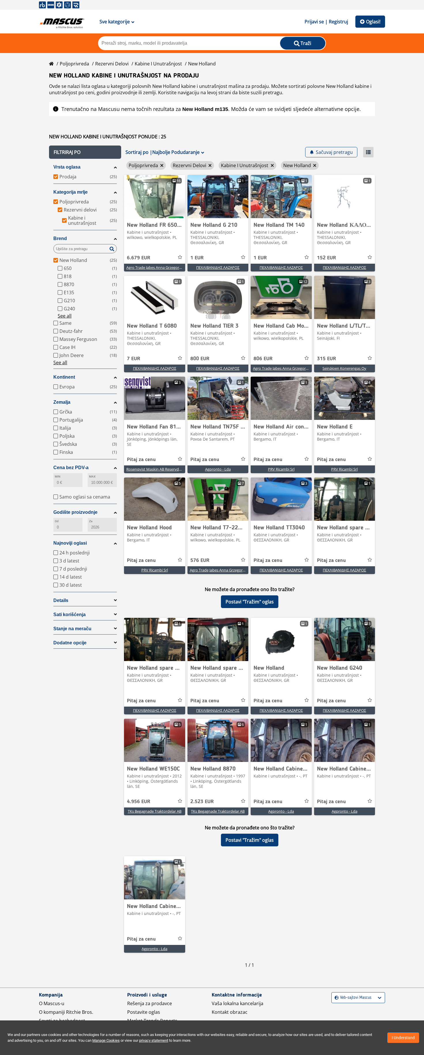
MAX (92, 476)
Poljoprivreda (74, 64)
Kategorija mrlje (70, 192)
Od (57, 521)
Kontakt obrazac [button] (229, 1012)
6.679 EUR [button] (138, 258)
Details (60, 600)
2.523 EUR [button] (202, 801)
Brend (60, 238)
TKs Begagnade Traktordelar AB (154, 811)
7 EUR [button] (133, 358)
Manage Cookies (106, 1040)
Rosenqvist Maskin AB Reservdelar (155, 469)
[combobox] (335, 997)
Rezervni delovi (112, 64)
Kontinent (64, 377)
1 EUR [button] (197, 258)
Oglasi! (373, 21)
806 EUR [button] (263, 358)
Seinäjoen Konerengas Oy (344, 368)
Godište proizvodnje (75, 512)
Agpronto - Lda (218, 469)
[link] (154, 196)
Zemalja (61, 402)
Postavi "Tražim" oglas (250, 602)
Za (90, 521)
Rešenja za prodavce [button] (149, 1003)
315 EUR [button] (326, 358)
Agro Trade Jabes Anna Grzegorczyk (156, 267)
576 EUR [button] (199, 560)
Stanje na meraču (72, 628)
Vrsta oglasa (66, 167)
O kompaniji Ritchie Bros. (66, 1012)
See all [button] (65, 316)
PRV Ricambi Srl (281, 469)
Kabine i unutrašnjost (158, 64)
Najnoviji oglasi (70, 543)
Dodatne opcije (70, 642)
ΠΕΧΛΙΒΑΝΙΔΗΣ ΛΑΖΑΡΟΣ (217, 267)
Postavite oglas (143, 1012)
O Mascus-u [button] (51, 1003)
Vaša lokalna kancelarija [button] (237, 1003)
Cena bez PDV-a (71, 467)
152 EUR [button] (326, 258)
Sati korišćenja (69, 614)
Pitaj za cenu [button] (141, 459)
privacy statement (153, 1040)
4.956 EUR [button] (138, 801)
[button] (85, 152)
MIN (57, 476)
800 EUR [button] (199, 358)
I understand (403, 1037)
